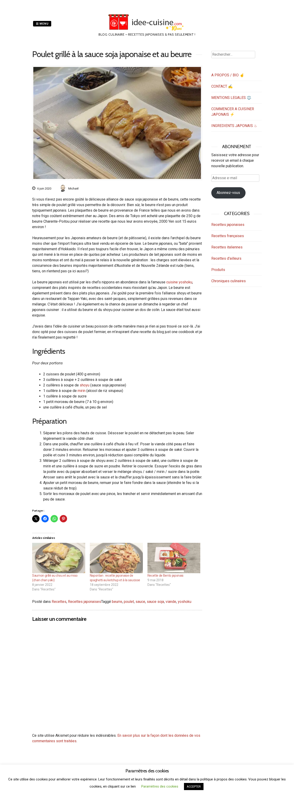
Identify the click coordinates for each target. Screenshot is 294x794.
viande (171, 601)
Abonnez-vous (228, 192)
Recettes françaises (227, 236)
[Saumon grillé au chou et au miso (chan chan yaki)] (58, 558)
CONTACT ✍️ (222, 86)
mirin (81, 390)
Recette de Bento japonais (165, 575)
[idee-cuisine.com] (147, 29)
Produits (218, 270)
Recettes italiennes (227, 247)
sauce (140, 601)
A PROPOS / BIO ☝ (227, 75)
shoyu (84, 385)
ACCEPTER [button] (194, 786)
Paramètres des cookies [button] (159, 786)
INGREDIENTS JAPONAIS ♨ (234, 126)
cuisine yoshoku (179, 282)
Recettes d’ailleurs (226, 258)
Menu (43, 23)
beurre (117, 601)
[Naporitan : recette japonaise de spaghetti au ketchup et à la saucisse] (116, 558)
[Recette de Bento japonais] (174, 558)
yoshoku (184, 601)
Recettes (59, 601)
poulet (129, 601)
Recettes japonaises (84, 601)
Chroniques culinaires (228, 281)
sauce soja (155, 601)
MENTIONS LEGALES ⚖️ (231, 97)
